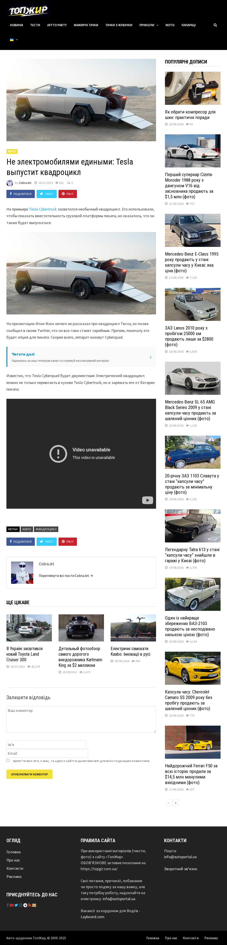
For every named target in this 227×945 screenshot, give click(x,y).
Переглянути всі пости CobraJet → (66, 575)
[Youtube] (12, 905)
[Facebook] (8, 905)
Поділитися (22, 194)
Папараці (189, 25)
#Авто (26, 529)
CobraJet (25, 183)
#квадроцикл (46, 529)
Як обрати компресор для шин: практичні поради (190, 114)
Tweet (49, 194)
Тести (35, 25)
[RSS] (30, 905)
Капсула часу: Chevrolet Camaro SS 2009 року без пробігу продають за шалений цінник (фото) (188, 700)
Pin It (70, 194)
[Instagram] (21, 905)
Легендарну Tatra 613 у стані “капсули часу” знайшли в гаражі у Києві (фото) (192, 555)
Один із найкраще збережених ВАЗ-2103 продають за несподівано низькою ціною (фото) (190, 626)
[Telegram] (25, 905)
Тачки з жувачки (118, 25)
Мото (170, 25)
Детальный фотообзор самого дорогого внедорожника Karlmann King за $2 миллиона (80, 657)
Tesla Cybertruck (43, 209)
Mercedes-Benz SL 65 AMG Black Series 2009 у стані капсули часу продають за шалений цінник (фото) (190, 410)
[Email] (34, 905)
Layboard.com (92, 916)
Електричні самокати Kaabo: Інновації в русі (130, 651)
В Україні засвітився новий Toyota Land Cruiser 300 (24, 654)
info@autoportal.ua (119, 898)
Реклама (14, 876)
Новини (16, 25)
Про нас (13, 860)
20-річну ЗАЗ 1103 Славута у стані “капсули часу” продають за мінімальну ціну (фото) (192, 484)
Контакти (14, 868)
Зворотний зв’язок (180, 868)
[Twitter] (16, 905)
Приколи (146, 25)
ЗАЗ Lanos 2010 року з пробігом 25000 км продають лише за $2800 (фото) (189, 336)
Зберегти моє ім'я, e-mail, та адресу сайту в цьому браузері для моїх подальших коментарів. (81, 761)
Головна (13, 851)
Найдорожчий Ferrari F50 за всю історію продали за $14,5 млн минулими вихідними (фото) (191, 774)
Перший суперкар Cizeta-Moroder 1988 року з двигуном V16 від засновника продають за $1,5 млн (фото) (189, 185)
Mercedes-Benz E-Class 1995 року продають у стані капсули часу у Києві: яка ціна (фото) (191, 262)
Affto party (57, 25)
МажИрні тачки (86, 25)
